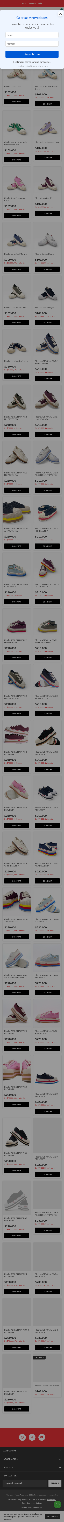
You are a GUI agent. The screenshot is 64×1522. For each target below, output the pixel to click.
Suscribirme (32, 54)
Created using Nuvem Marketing (32, 66)
